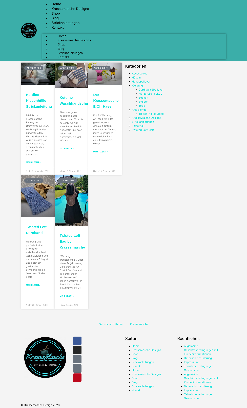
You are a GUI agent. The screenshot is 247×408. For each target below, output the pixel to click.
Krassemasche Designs (70, 9)
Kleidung (137, 85)
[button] (134, 32)
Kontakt (58, 27)
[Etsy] (77, 359)
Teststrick (138, 125)
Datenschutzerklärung (198, 358)
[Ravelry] (77, 368)
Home (56, 4)
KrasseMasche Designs (146, 117)
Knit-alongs (139, 109)
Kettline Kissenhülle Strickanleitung (39, 100)
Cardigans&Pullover (151, 89)
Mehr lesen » (33, 162)
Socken (143, 97)
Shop (56, 13)
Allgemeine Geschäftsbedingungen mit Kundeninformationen (201, 350)
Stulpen (143, 101)
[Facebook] (77, 341)
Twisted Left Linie (143, 129)
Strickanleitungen (66, 23)
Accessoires (139, 73)
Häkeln (136, 77)
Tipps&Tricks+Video (151, 113)
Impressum (191, 362)
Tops (142, 105)
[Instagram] (77, 350)
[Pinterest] (77, 377)
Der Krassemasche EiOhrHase (106, 100)
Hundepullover (141, 81)
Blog (55, 18)
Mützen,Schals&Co (150, 93)
